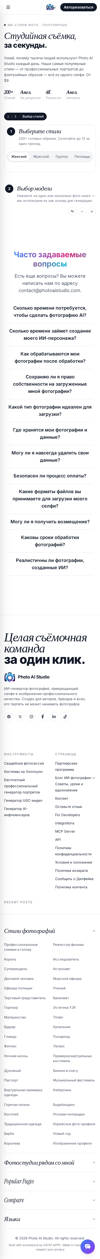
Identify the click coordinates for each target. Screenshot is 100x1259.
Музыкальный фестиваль (74, 1080)
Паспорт (11, 1080)
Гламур (10, 1036)
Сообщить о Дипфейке (74, 879)
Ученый (59, 988)
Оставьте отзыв (68, 807)
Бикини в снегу (65, 1071)
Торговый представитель (25, 998)
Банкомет (61, 998)
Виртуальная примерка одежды (23, 1092)
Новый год (62, 1133)
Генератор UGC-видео (23, 800)
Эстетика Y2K (64, 1007)
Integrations (64, 823)
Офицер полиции (18, 988)
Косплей (11, 1114)
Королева (12, 1143)
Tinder (58, 1017)
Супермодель (15, 969)
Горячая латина (16, 1105)
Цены (51, 7)
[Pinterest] (8, 716)
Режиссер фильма (68, 944)
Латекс (59, 1046)
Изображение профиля (72, 1143)
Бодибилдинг (64, 1105)
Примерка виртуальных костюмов (72, 1058)
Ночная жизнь (16, 1056)
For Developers (67, 815)
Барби (9, 1133)
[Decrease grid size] (82, 212)
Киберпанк (62, 1090)
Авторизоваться (78, 7)
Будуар (9, 1027)
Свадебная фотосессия (24, 763)
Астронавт (61, 969)
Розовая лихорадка (69, 1114)
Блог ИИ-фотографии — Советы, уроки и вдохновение (75, 784)
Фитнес (10, 1046)
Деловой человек (19, 978)
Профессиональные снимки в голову (21, 947)
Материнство (15, 1017)
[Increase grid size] (92, 212)
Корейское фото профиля (74, 1124)
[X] (20, 716)
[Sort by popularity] (72, 212)
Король (10, 959)
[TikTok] (65, 716)
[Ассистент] (88, 1246)
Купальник (62, 1027)
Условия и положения (73, 862)
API (58, 840)
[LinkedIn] (53, 716)
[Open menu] (8, 7)
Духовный (12, 1071)
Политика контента (71, 887)
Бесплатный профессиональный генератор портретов (22, 786)
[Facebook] (42, 716)
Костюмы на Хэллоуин (23, 771)
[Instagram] (31, 716)
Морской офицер (67, 978)
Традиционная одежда (22, 1124)
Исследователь (66, 959)
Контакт (61, 798)
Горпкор (11, 1007)
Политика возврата (71, 870)
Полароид (61, 1036)
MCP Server (65, 831)
